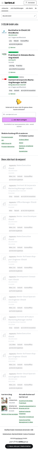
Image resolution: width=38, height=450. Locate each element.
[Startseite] (10, 2)
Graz (10, 90)
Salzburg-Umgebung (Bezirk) (26, 147)
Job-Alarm (29, 8)
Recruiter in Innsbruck (26, 417)
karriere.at (23, 397)
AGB (31, 430)
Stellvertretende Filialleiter (24, 413)
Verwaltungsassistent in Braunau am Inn (27, 407)
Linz (10, 41)
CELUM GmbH (8, 24)
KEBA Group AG (6, 143)
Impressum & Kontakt (22, 430)
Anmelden (31, 3)
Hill (2, 140)
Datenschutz (7, 434)
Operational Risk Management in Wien (26, 421)
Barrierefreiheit (17, 434)
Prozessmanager (7, 137)
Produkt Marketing (7, 146)
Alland (21, 143)
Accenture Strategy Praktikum (26, 402)
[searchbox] (19, 16)
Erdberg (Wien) (24, 140)
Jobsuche (4, 8)
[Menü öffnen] (2, 3)
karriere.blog (6, 394)
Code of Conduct (29, 434)
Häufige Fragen (9, 430)
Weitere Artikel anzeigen (9, 414)
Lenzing (11, 66)
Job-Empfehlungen (16, 8)
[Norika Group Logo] (19, 442)
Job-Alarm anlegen (20, 120)
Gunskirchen (23, 151)
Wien (11, 176)
